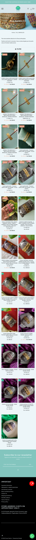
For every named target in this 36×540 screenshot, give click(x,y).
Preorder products (5, 497)
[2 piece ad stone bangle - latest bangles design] (26, 356)
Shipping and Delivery (6, 495)
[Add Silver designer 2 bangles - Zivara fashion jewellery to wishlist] (15, 346)
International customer (6, 489)
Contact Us (4, 493)
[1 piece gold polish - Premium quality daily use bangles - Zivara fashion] (26, 172)
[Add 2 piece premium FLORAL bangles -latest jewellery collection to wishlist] (32, 310)
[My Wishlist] (31, 8)
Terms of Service (5, 499)
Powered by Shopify (17, 538)
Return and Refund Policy (7, 491)
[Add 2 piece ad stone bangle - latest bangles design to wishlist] (32, 346)
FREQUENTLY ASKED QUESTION (9, 487)
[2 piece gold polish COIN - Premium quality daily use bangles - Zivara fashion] (9, 320)
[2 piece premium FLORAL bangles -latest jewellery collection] (26, 320)
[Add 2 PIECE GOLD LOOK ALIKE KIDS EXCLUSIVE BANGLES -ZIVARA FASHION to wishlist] (15, 54)
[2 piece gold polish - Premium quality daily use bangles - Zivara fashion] (26, 136)
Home (13, 32)
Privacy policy (4, 501)
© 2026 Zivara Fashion (6, 538)
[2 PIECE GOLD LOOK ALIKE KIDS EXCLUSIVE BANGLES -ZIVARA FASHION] (9, 65)
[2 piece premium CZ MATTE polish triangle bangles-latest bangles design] (26, 391)
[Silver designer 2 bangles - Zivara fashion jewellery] (9, 356)
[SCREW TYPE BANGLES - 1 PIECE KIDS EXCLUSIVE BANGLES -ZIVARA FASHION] (9, 101)
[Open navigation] (7, 9)
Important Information (6, 485)
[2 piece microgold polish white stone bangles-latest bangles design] (9, 426)
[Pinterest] (18, 470)
